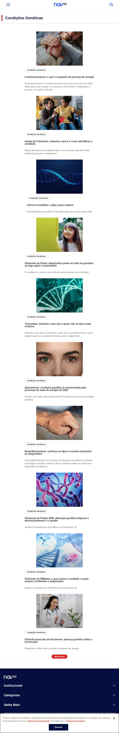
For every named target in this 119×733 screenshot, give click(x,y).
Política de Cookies (75, 721)
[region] (59, 723)
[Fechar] (114, 718)
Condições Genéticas (36, 70)
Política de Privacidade (39, 721)
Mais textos (59, 656)
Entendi (58, 727)
